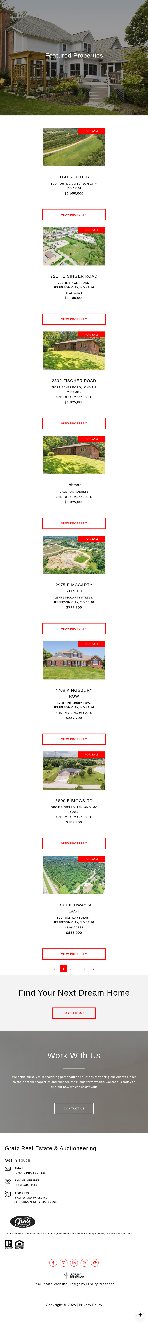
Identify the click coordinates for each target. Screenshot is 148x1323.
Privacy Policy (90, 1305)
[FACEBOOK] (53, 1263)
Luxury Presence (100, 1284)
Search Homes (74, 1013)
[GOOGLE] (95, 1263)
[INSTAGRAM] (63, 1263)
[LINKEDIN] (74, 1263)
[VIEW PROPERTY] (74, 211)
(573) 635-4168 (26, 1184)
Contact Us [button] (74, 1108)
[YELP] (84, 1263)
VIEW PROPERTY (74, 214)
